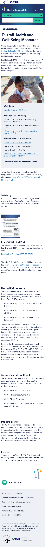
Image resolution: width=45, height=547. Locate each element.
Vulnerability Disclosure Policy (13, 511)
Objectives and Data (10, 29)
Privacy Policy (19, 494)
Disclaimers (29, 498)
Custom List (9, 16)
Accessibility (6, 494)
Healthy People (14, 9)
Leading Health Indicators (17, 268)
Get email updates (15, 482)
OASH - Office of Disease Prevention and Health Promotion (22, 539)
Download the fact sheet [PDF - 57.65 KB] (17, 254)
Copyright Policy (8, 502)
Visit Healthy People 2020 (12, 515)
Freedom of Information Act (12, 498)
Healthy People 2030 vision (14, 51)
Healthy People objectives (29, 265)
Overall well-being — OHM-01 (15, 110)
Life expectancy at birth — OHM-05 (17, 143)
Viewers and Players (23, 502)
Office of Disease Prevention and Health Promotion (14, 2)
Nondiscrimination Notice (11, 507)
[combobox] (17, 20)
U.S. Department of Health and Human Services (5, 2)
